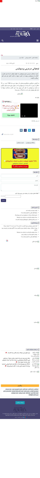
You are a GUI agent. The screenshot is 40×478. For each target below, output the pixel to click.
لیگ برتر (21, 58)
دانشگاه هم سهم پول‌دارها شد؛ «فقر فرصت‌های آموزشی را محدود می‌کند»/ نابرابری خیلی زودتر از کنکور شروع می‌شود (16, 365)
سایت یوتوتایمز (14, 393)
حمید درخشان (20, 143)
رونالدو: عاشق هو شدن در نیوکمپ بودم (29, 234)
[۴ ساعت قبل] (35, 366)
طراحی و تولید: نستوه (19, 417)
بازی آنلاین (24, 389)
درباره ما (17, 28)
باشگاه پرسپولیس (30, 143)
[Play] (22, 116)
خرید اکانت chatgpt (33, 395)
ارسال (3, 200)
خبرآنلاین (20, 34)
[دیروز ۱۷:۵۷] (35, 360)
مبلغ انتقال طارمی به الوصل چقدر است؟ (29, 213)
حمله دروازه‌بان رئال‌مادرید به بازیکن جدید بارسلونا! (27, 217)
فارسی (38, 28)
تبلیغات (14, 28)
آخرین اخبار (35, 207)
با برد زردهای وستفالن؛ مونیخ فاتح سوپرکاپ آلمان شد (26, 219)
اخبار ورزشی (28, 58)
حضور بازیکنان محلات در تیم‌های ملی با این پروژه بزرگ (26, 215)
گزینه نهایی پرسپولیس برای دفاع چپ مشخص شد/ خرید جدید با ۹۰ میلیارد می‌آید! (20, 226)
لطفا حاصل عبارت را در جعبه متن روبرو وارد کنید (27, 193)
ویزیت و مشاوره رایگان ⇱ (20, 166)
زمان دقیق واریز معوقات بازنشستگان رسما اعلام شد (18, 353)
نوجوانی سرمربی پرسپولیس (27, 69)
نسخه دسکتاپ (20, 403)
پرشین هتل (26, 391)
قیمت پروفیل (22, 393)
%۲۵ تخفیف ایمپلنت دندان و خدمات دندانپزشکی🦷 (20, 161)
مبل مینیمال (8, 389)
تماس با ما (20, 28)
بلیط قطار (28, 393)
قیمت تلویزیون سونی (17, 389)
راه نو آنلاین (30, 389)
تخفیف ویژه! (11, 115)
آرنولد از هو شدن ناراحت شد (31, 210)
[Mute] (25, 116)
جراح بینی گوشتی (34, 391)
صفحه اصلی (35, 58)
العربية (35, 28)
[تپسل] (3, 102)
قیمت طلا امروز (34, 393)
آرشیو (11, 28)
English (31, 28)
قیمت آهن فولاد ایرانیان (17, 391)
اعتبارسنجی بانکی (7, 391)
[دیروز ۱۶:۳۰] (35, 354)
